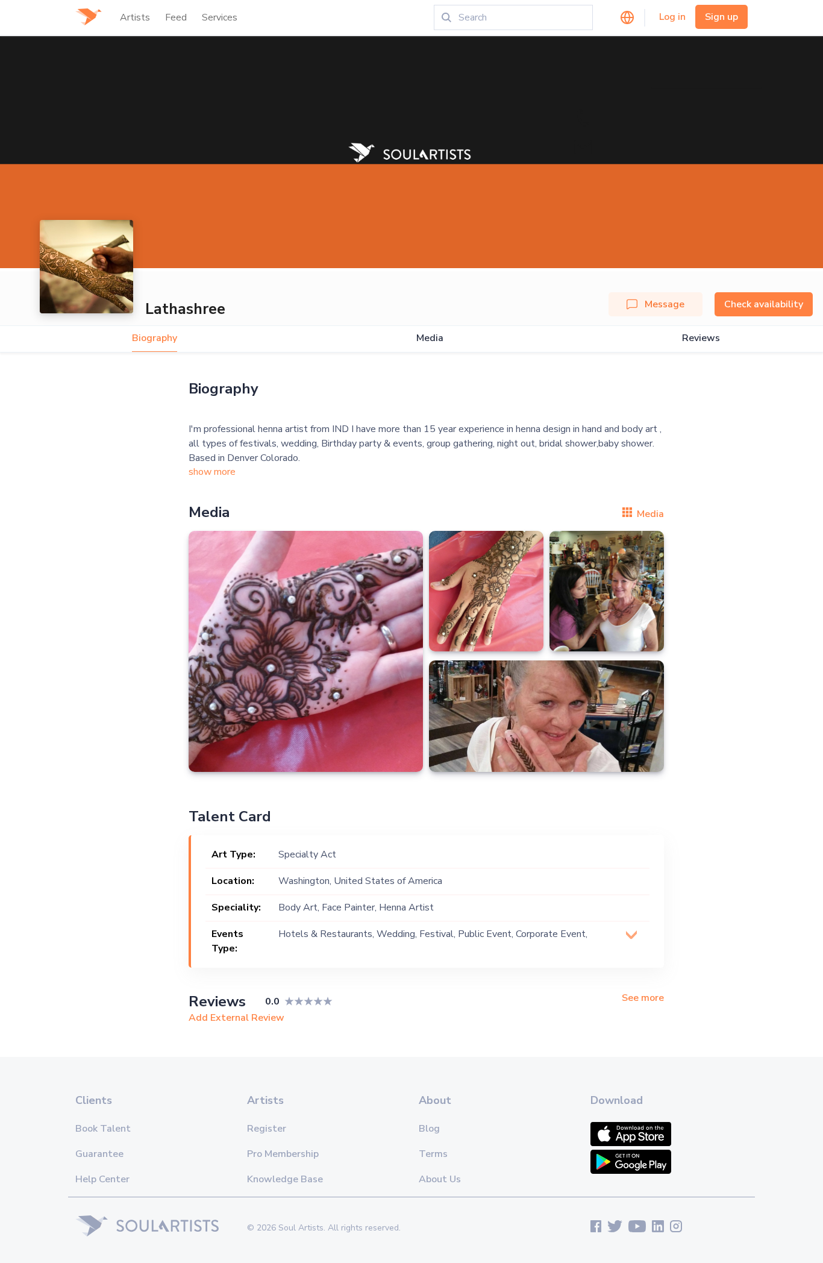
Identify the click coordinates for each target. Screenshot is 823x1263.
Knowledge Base (285, 1179)
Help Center (102, 1179)
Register (266, 1129)
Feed (176, 17)
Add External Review (236, 1018)
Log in (672, 17)
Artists (135, 17)
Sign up (721, 17)
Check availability (763, 304)
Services (219, 17)
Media (429, 338)
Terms (433, 1154)
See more (643, 998)
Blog (429, 1129)
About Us (440, 1179)
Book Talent (103, 1129)
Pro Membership (283, 1154)
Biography (154, 338)
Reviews (701, 338)
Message (664, 304)
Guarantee (99, 1154)
